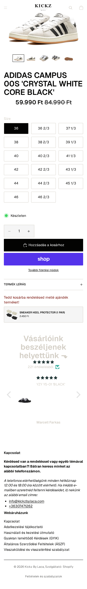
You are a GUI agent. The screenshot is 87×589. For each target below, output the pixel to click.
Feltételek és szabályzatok (43, 576)
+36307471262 (21, 506)
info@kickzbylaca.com (26, 501)
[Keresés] (70, 7)
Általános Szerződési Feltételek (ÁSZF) (34, 544)
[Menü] (5, 7)
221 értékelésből (40, 367)
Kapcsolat (12, 521)
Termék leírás (15, 284)
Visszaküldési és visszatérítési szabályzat (36, 549)
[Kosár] (81, 7)
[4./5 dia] (56, 58)
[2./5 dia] (31, 58)
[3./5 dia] (43, 58)
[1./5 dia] (18, 58)
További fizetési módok (43, 270)
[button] (10, 394)
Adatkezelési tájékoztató (23, 527)
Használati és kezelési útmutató (29, 532)
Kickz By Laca (34, 567)
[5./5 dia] (68, 58)
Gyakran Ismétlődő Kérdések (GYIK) (31, 538)
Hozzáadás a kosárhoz (46, 245)
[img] (43, 362)
